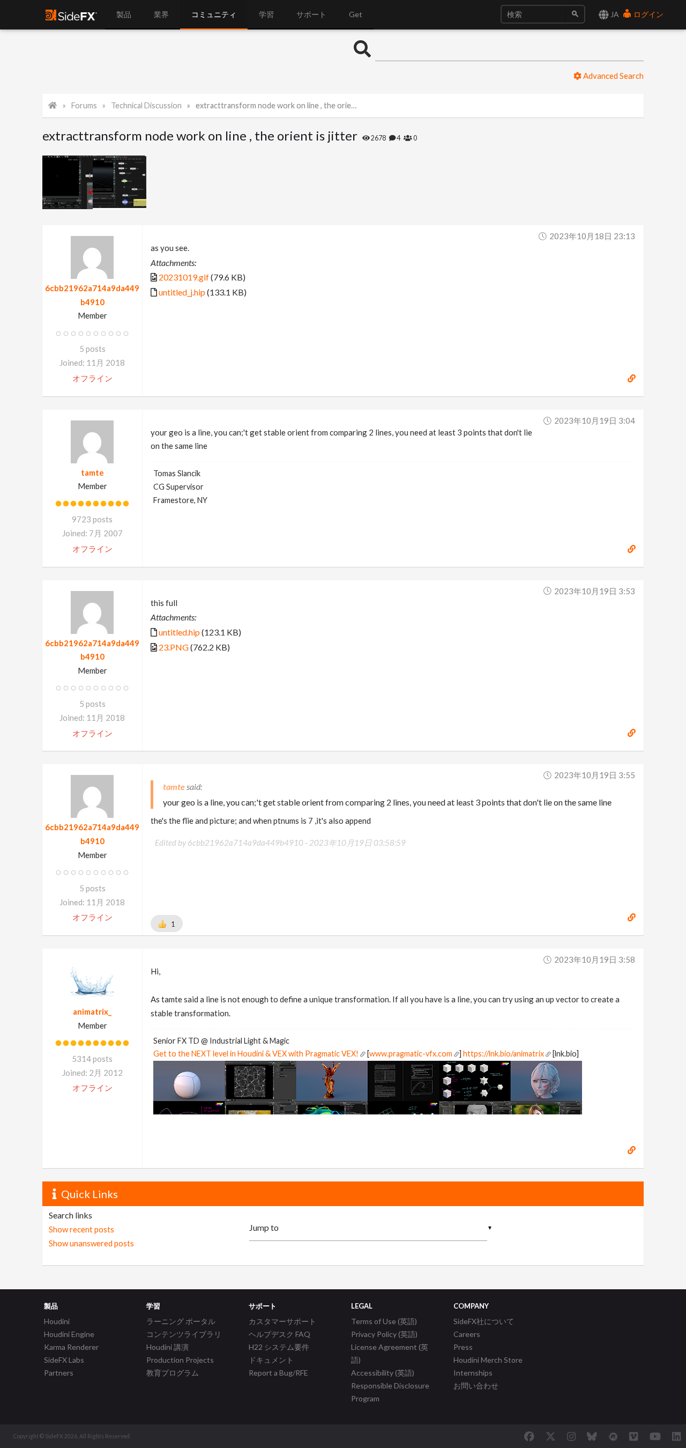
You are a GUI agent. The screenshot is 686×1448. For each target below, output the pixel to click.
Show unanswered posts (91, 1243)
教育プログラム (172, 1372)
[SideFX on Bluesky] (592, 1436)
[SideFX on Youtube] (655, 1436)
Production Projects (180, 1359)
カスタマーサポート (282, 1321)
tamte (92, 472)
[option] (67, 182)
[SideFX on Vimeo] (633, 1436)
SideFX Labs (64, 1359)
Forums (84, 105)
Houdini (57, 1321)
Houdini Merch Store (488, 1359)
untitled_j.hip (182, 292)
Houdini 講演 (167, 1346)
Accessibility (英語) (382, 1372)
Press (463, 1346)
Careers (466, 1334)
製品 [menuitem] (123, 14)
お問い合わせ (475, 1385)
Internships (473, 1372)
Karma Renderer (71, 1346)
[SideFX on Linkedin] (676, 1436)
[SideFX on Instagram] (571, 1436)
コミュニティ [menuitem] (213, 14)
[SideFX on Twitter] (551, 1436)
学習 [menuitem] (266, 14)
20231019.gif (184, 277)
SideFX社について (483, 1321)
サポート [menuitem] (311, 14)
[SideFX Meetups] (613, 1436)
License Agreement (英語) (389, 1353)
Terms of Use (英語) (384, 1321)
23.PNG (174, 647)
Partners (58, 1372)
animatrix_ (92, 1011)
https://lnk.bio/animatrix (503, 1053)
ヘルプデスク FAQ (279, 1334)
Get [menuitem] (355, 14)
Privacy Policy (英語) (384, 1334)
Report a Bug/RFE (278, 1372)
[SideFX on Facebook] (529, 1436)
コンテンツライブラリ (183, 1334)
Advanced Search (612, 75)
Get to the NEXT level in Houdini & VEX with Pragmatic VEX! (256, 1053)
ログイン (647, 14)
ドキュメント (271, 1359)
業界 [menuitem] (161, 14)
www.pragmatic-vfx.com (410, 1053)
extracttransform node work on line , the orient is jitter (278, 105)
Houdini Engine (69, 1334)
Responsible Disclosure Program (390, 1392)
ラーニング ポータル (180, 1321)
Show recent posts (81, 1229)
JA (614, 14)
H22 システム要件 (279, 1346)
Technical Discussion (146, 105)
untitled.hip (179, 632)
